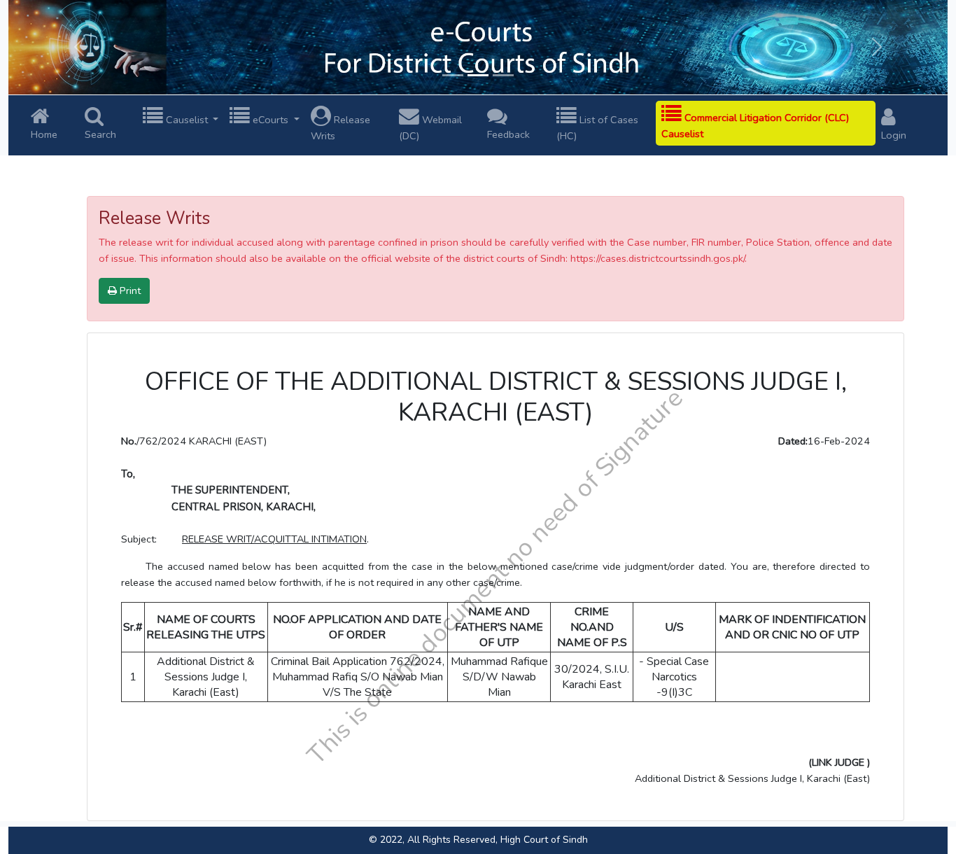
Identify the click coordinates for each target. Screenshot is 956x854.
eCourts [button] (270, 120)
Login (893, 135)
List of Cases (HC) (597, 128)
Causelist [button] (187, 120)
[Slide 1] (452, 75)
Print (129, 291)
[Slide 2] (478, 75)
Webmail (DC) (430, 128)
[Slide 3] (503, 75)
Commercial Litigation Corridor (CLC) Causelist (755, 126)
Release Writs (340, 128)
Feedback (508, 134)
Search (100, 134)
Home (44, 134)
